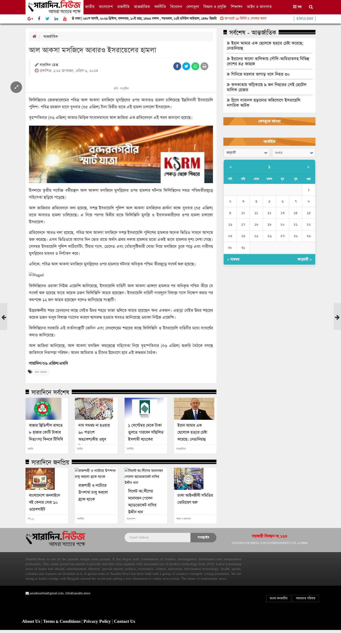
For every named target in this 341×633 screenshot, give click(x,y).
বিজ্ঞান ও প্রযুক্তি (214, 7)
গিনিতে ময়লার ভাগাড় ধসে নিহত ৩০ (260, 74)
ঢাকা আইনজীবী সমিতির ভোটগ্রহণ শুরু (195, 499)
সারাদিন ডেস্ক (49, 65)
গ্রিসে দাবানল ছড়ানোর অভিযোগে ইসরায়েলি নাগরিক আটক (263, 102)
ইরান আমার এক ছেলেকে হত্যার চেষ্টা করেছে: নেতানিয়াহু (192, 432)
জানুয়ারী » (305, 259)
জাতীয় (89, 7)
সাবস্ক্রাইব (203, 537)
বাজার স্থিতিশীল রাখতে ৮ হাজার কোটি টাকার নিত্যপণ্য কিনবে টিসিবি (46, 432)
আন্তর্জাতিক (142, 7)
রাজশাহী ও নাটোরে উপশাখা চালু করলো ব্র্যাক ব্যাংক (93, 492)
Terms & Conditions (62, 621)
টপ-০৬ (31, 519)
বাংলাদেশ (106, 7)
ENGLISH (304, 18)
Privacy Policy (98, 621)
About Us (31, 621)
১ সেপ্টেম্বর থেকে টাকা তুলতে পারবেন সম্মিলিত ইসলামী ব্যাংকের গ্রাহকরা (146, 436)
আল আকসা (41, 372)
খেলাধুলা (193, 7)
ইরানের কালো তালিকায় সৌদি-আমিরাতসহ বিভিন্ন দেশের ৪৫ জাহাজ (268, 61)
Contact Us (124, 621)
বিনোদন (176, 7)
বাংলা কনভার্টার (278, 598)
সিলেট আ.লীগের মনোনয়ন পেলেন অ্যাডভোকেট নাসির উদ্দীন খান (142, 502)
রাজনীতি (123, 7)
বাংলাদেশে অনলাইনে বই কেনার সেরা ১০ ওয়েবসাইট (44, 502)
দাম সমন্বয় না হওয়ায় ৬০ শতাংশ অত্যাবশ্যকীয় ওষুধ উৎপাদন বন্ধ (94, 436)
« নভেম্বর (233, 259)
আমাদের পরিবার (305, 598)
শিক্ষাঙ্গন (236, 7)
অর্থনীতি (160, 7)
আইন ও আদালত (259, 7)
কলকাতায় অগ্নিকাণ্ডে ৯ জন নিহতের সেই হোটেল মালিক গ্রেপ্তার (266, 87)
